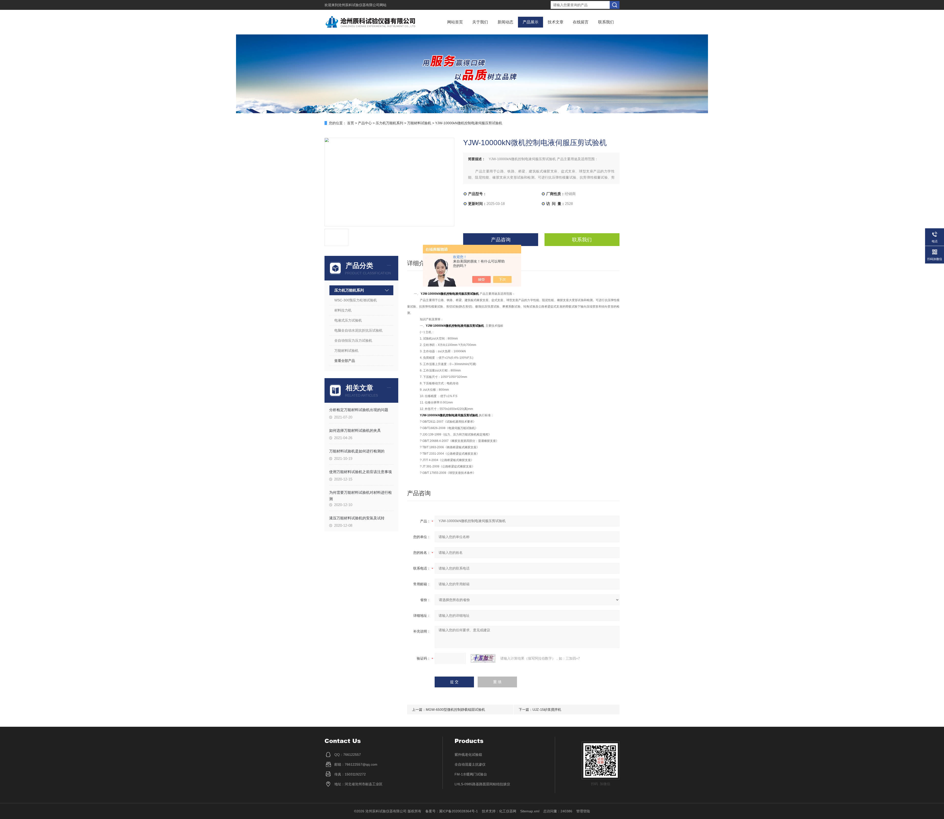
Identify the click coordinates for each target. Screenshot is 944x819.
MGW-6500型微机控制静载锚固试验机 (455, 709)
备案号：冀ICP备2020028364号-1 (451, 811)
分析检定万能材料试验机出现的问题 (358, 410)
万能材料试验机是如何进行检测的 (356, 451)
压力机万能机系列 (389, 123)
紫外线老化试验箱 (468, 755)
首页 (350, 123)
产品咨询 (501, 239)
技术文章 (555, 22)
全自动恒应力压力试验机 (353, 340)
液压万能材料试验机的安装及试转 (356, 518)
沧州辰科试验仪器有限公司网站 (362, 5)
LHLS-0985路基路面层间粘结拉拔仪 (482, 784)
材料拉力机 (343, 310)
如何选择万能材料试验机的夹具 (355, 430)
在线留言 (581, 22)
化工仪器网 (507, 811)
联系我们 (606, 22)
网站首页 (455, 22)
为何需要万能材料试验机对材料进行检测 (360, 495)
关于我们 (480, 22)
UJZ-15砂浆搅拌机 (546, 709)
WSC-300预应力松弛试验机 (355, 300)
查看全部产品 (344, 361)
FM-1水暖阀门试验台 (471, 774)
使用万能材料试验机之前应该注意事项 (360, 472)
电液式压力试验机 (348, 320)
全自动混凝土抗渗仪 (470, 764)
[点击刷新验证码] (483, 658)
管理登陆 (583, 811)
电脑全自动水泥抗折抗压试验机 (358, 330)
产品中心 (365, 123)
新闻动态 (505, 22)
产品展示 (530, 22)
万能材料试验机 (419, 123)
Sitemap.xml (529, 811)
